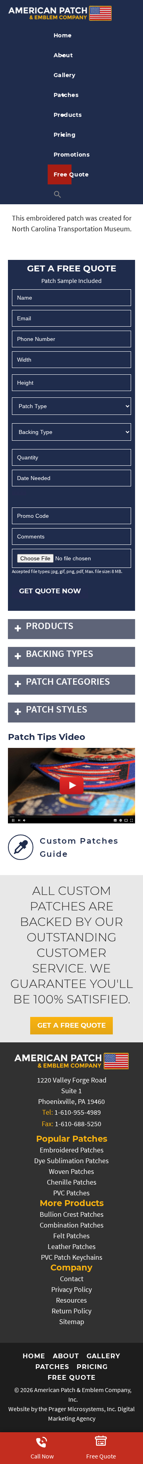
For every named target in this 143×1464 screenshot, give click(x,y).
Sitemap (71, 1321)
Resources (71, 1300)
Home (63, 35)
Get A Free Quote (71, 1025)
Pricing (63, 134)
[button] (60, 194)
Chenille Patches (72, 1182)
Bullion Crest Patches (72, 1214)
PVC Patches (71, 1192)
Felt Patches (71, 1235)
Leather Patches (72, 1246)
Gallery (63, 75)
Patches (63, 95)
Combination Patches (72, 1225)
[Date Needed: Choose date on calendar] (19, 491)
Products (63, 114)
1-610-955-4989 (77, 1112)
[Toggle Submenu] (18, 629)
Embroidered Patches (72, 1149)
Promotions (63, 154)
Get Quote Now (50, 591)
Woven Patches (71, 1171)
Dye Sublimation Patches (71, 1160)
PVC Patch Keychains (71, 1257)
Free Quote (63, 174)
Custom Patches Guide (79, 847)
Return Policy (71, 1310)
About (63, 55)
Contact (71, 1278)
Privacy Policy (71, 1289)
